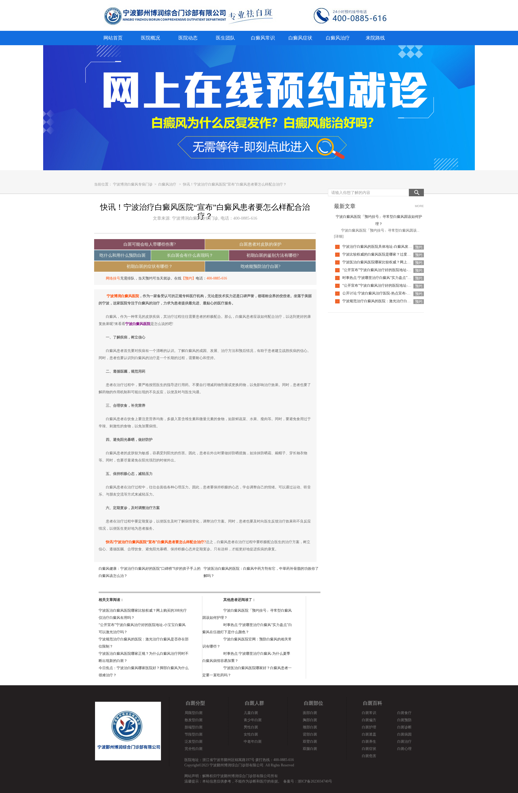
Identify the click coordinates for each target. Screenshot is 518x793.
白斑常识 (369, 713)
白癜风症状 (300, 37)
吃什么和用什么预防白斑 (123, 255)
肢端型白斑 (194, 727)
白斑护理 (369, 727)
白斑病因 (404, 734)
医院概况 (150, 37)
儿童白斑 (251, 713)
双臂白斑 (310, 741)
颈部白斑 (310, 727)
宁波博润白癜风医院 (123, 296)
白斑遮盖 (369, 734)
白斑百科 (372, 703)
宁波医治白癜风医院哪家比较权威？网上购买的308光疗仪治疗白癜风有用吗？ (404, 262)
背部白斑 (310, 734)
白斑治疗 (404, 741)
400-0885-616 (217, 278)
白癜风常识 (263, 37)
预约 (418, 247)
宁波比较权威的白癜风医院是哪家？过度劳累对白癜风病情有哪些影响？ (399, 254)
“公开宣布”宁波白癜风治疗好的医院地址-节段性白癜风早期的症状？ (396, 285)
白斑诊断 (404, 727)
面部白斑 (310, 713)
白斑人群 (254, 703)
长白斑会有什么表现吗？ (190, 255)
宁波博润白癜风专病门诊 (133, 184)
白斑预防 (404, 720)
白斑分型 (195, 703)
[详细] (339, 236)
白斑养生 (369, 741)
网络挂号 (113, 278)
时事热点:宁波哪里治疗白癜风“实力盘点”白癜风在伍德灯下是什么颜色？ (400, 278)
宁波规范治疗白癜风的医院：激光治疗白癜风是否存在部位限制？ (394, 301)
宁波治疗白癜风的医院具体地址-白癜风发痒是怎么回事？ (387, 246)
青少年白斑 (253, 720)
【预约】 (188, 278)
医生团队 (225, 37)
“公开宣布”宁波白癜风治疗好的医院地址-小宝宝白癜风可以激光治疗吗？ (400, 270)
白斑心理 (404, 749)
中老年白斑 (253, 741)
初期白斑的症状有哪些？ (150, 266)
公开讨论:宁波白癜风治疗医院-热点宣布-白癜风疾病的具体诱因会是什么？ (401, 293)
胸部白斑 (310, 720)
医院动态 (188, 37)
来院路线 (375, 37)
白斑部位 (313, 703)
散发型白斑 (194, 720)
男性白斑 (251, 727)
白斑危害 (369, 756)
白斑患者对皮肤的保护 (260, 244)
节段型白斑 (194, 734)
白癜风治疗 (338, 37)
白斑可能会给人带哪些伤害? (150, 244)
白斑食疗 (404, 713)
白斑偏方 (369, 720)
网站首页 (113, 37)
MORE (419, 206)
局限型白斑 (194, 713)
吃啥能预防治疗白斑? (260, 266)
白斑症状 (369, 749)
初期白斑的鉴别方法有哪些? (272, 255)
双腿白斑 (310, 749)
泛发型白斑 (194, 741)
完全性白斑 (194, 749)
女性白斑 (251, 734)
